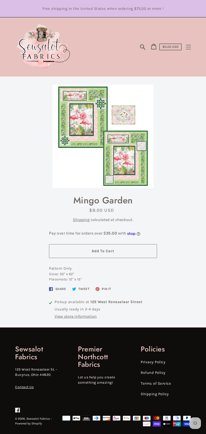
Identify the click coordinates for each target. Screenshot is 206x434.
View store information (76, 316)
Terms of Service (156, 383)
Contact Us (24, 387)
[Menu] (188, 47)
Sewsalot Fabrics (38, 418)
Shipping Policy (155, 394)
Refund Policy (153, 372)
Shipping (81, 219)
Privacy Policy (153, 362)
